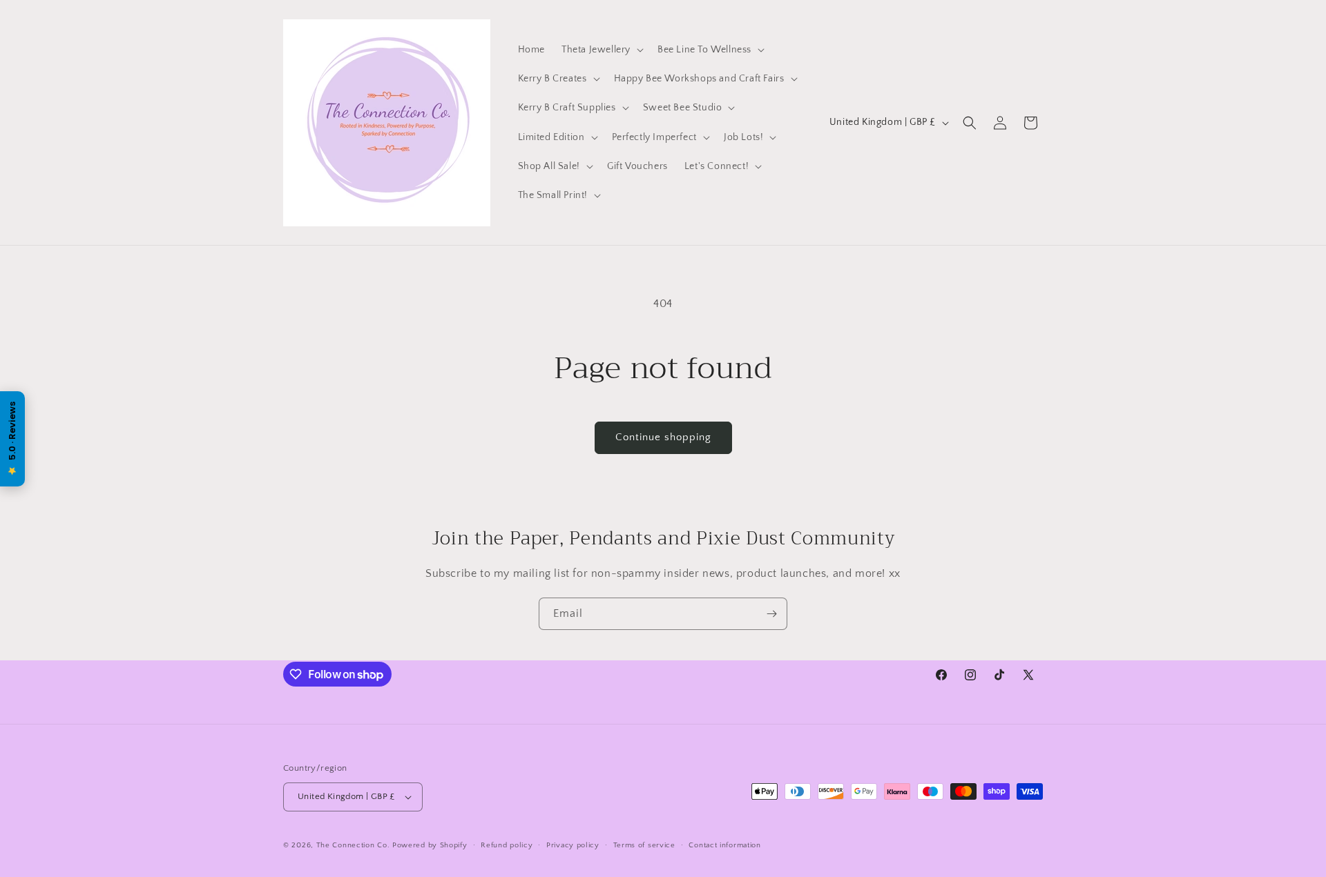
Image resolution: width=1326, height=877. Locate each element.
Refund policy (506, 845)
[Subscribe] (771, 614)
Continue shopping (663, 437)
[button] (601, 49)
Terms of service (644, 845)
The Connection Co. (353, 845)
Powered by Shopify (430, 845)
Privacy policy (572, 845)
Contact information (724, 845)
